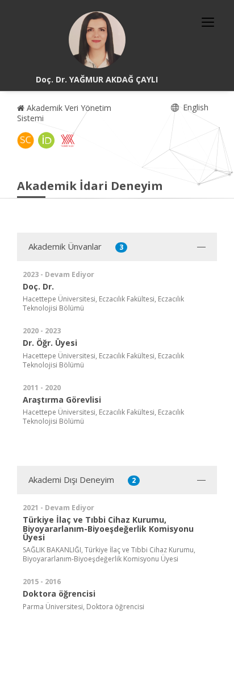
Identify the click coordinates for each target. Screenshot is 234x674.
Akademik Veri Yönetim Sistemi (64, 112)
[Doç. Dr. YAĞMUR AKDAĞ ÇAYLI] (97, 39)
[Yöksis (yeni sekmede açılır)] (67, 140)
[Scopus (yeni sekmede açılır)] (25, 140)
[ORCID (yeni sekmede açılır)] (46, 140)
